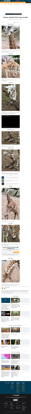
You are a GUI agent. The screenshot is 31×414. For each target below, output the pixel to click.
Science (12, 2)
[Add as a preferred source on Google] (15, 400)
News (21, 19)
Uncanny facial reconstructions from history (18, 392)
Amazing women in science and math (18, 388)
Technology (21, 2)
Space (18, 2)
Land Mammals (16, 16)
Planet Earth (15, 2)
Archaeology (6, 2)
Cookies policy (12, 405)
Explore (24, 2)
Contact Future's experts (11, 404)
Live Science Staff (13, 19)
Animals (3, 2)
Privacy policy (6, 405)
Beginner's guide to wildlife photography (24, 386)
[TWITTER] (4, 288)
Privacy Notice (3, 254)
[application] (11, 121)
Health (9, 2)
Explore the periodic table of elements (18, 390)
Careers (5, 407)
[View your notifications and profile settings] (28, 1)
